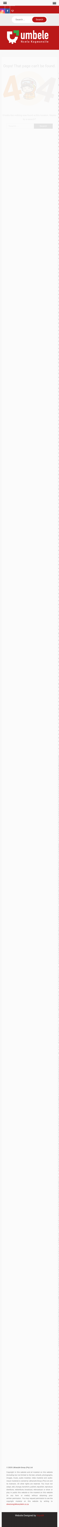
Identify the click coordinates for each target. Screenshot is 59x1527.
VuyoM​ (40, 1515)
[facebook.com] (7, 10)
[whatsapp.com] (12, 10)
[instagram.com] (2, 10)
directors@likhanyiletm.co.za (17, 1504)
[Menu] (4, 3)
